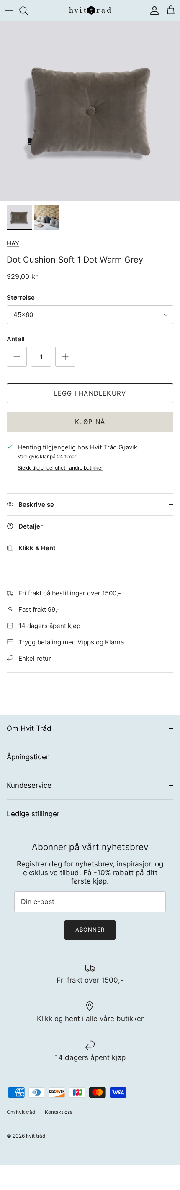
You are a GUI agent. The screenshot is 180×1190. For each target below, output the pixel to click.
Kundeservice (29, 785)
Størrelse (21, 297)
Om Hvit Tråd (29, 728)
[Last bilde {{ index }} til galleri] (90, 111)
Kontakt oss (58, 1112)
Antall (16, 339)
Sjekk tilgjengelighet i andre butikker (60, 468)
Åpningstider (28, 757)
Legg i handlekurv (90, 393)
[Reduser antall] (17, 357)
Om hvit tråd (21, 1112)
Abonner (90, 929)
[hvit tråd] (90, 10)
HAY (13, 243)
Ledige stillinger (33, 814)
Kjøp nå (90, 422)
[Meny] (9, 10)
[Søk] (27, 10)
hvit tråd (35, 1136)
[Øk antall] (65, 357)
